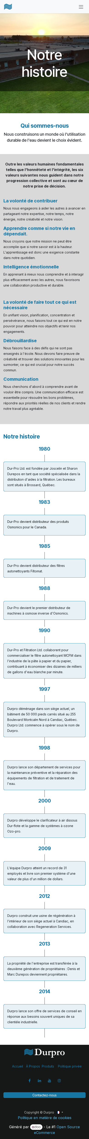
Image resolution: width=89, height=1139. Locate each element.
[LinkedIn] (39, 1080)
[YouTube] (49, 1080)
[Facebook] (29, 1080)
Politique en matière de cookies (44, 1117)
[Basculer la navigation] (81, 6)
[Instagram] (59, 1080)
